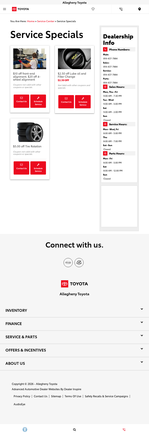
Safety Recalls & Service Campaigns (106, 396)
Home (31, 21)
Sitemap (56, 396)
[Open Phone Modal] (121, 9)
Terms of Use (73, 396)
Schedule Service (38, 103)
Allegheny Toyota (46, 384)
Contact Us (21, 101)
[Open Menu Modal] (4, 9)
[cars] (68, 262)
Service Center (45, 21)
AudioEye (19, 404)
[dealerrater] (79, 262)
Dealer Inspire (72, 389)
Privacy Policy (22, 396)
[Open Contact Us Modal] (124, 429)
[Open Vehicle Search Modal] (74, 429)
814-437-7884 (110, 58)
